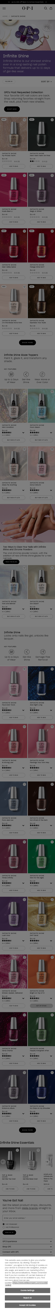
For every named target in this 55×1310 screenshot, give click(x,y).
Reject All (27, 1298)
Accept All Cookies (27, 1305)
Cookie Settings (27, 1290)
